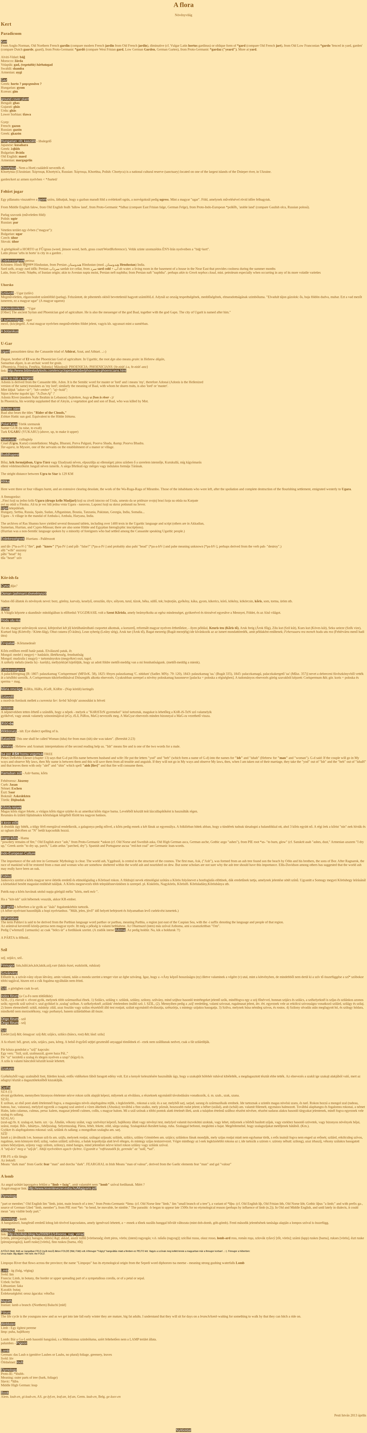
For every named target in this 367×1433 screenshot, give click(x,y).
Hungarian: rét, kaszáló (18, 141)
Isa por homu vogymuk (22, 754)
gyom (42, 199)
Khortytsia (8, 168)
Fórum (6, 1312)
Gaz (4, 80)
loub (20, 1362)
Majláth (6, 1301)
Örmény (7, 746)
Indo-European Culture (18, 853)
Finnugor (7, 965)
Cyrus (5, 586)
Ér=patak (7, 643)
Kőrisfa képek (11, 807)
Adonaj (120, 930)
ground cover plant (15, 99)
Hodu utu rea (10, 620)
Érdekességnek (12, 260)
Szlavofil (7, 696)
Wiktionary (9, 731)
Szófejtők (8, 1230)
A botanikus (9, 331)
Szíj (4, 988)
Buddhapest (10, 454)
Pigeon (21, 1343)
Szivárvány (9, 973)
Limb (4, 1270)
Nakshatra (8, 439)
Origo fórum (9, 1019)
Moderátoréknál (12, 308)
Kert (4, 42)
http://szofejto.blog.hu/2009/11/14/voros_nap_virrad (46, 1234)
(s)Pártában (9, 918)
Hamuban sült (11, 773)
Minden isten (10, 409)
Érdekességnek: (13, 670)
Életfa (5, 609)
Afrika (5, 481)
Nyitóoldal (183, 1430)
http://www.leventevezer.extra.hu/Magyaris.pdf (62, 1188)
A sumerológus (12, 320)
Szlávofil (7, 293)
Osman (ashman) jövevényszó (24, 593)
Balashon (8, 738)
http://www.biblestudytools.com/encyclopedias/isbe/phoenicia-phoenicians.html (67, 370)
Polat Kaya (9, 424)
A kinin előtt (9, 823)
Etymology (9, 1196)
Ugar (4, 508)
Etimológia (9, 1219)
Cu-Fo (5, 1088)
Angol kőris (9, 838)
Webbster (8, 1324)
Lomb (5, 1351)
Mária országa (11, 689)
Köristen (7, 708)
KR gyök (7, 907)
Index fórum (9, 996)
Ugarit (5, 351)
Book (5, 1393)
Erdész (6, 876)
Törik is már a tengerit (17, 378)
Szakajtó (7, 1068)
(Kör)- (7, 723)
